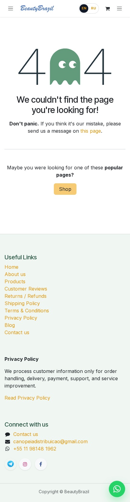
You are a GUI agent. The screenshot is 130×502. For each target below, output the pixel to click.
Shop (65, 189)
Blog (10, 325)
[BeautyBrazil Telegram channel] (11, 464)
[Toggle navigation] (119, 8)
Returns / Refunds (26, 296)
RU (93, 8)
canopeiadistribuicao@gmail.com (50, 441)
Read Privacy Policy (27, 398)
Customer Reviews (26, 289)
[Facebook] (41, 464)
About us (15, 274)
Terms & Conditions (27, 311)
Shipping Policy (22, 303)
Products (15, 281)
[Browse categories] (11, 8)
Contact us (17, 332)
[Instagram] (25, 464)
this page (90, 131)
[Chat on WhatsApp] (117, 489)
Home (11, 267)
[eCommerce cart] (107, 8)
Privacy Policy (21, 318)
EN (84, 8)
